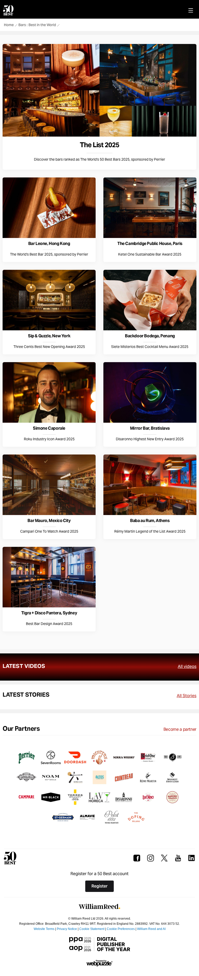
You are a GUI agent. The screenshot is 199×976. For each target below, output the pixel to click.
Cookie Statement (128, 219)
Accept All (117, 234)
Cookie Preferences (72, 234)
